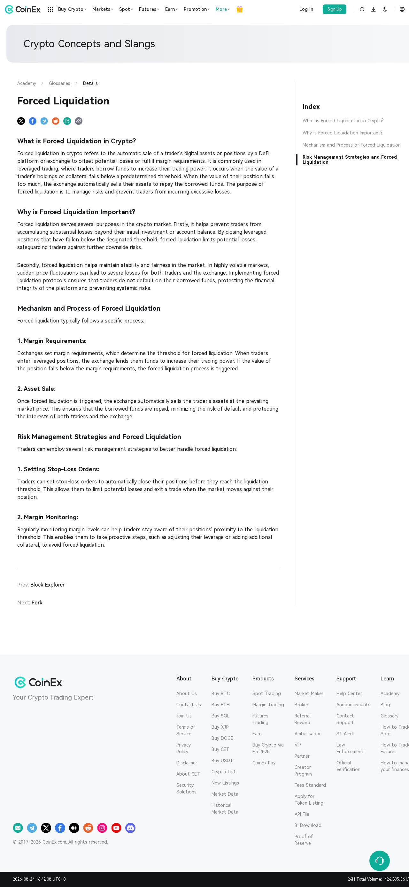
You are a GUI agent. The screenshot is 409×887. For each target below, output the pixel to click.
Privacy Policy (183, 748)
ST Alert (344, 733)
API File (302, 814)
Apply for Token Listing (309, 800)
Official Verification (348, 766)
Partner (302, 756)
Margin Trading (268, 704)
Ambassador (308, 733)
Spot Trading (266, 693)
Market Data (225, 794)
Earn (257, 733)
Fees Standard (310, 785)
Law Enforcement (350, 748)
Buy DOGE (222, 738)
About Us (186, 693)
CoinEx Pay (263, 762)
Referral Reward (303, 719)
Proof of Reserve (304, 840)
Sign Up (335, 9)
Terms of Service (185, 730)
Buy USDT (222, 760)
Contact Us (188, 704)
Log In (306, 9)
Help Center (349, 693)
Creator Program (303, 771)
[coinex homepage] (24, 9)
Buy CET (220, 749)
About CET (188, 774)
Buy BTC (221, 693)
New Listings (225, 782)
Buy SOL (221, 715)
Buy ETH (221, 704)
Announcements (353, 704)
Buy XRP (220, 727)
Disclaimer (186, 762)
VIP (298, 744)
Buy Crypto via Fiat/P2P (268, 748)
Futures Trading (260, 719)
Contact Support (345, 719)
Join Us (184, 715)
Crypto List (224, 771)
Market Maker (309, 693)
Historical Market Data (225, 809)
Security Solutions (186, 788)
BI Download (308, 825)
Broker (301, 704)
